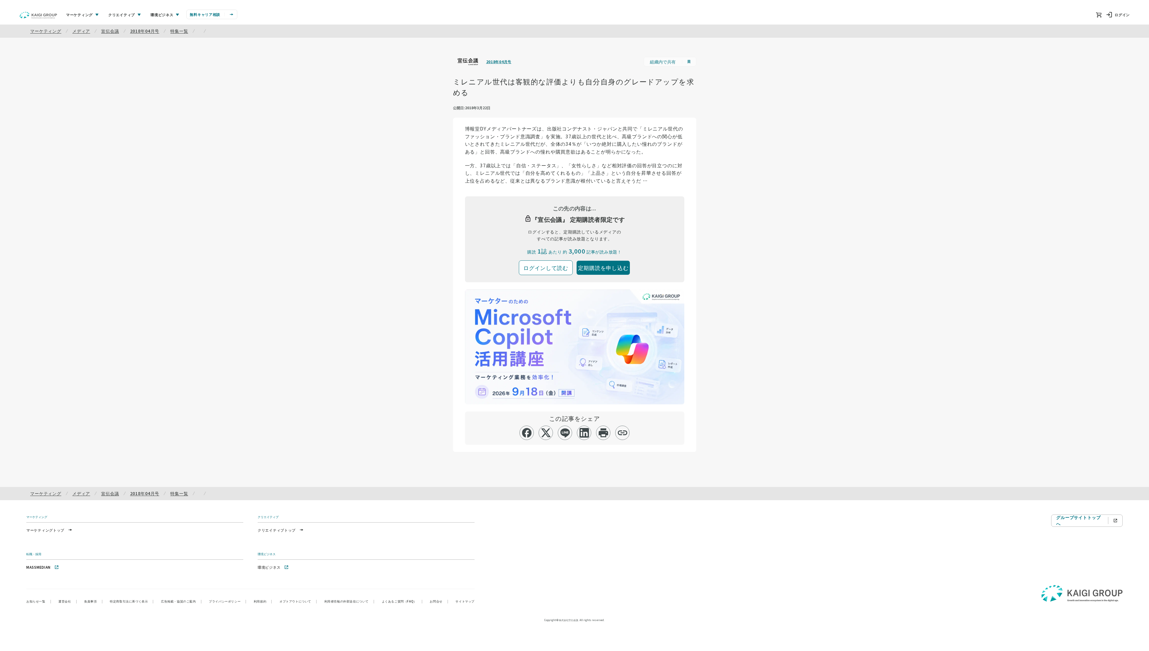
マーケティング (45, 31)
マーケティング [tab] (79, 14)
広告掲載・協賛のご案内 (181, 601)
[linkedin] (584, 432)
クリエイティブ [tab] (121, 14)
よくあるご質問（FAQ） (402, 601)
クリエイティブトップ (277, 529)
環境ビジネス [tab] (162, 14)
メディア (81, 31)
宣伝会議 (110, 31)
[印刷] (603, 432)
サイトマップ (465, 601)
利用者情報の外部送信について (349, 601)
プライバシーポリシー (228, 601)
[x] (546, 432)
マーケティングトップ (45, 529)
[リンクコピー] (622, 432)
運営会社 (67, 601)
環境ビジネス (269, 567)
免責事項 (93, 601)
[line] (565, 432)
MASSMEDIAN (38, 567)
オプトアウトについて (298, 601)
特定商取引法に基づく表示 (132, 601)
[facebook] (527, 432)
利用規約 (263, 601)
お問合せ (439, 601)
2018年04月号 (144, 31)
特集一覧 (179, 31)
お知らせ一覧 (38, 601)
